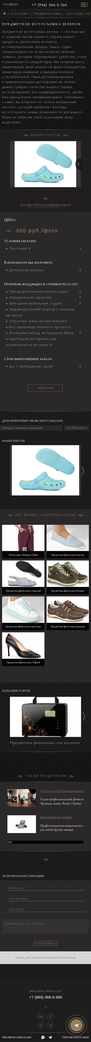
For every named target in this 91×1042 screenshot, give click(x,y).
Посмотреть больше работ (45, 205)
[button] (81, 164)
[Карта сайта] (45, 1007)
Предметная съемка (47, 13)
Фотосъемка (20, 13)
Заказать (45, 388)
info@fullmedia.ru (45, 991)
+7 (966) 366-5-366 (49, 5)
